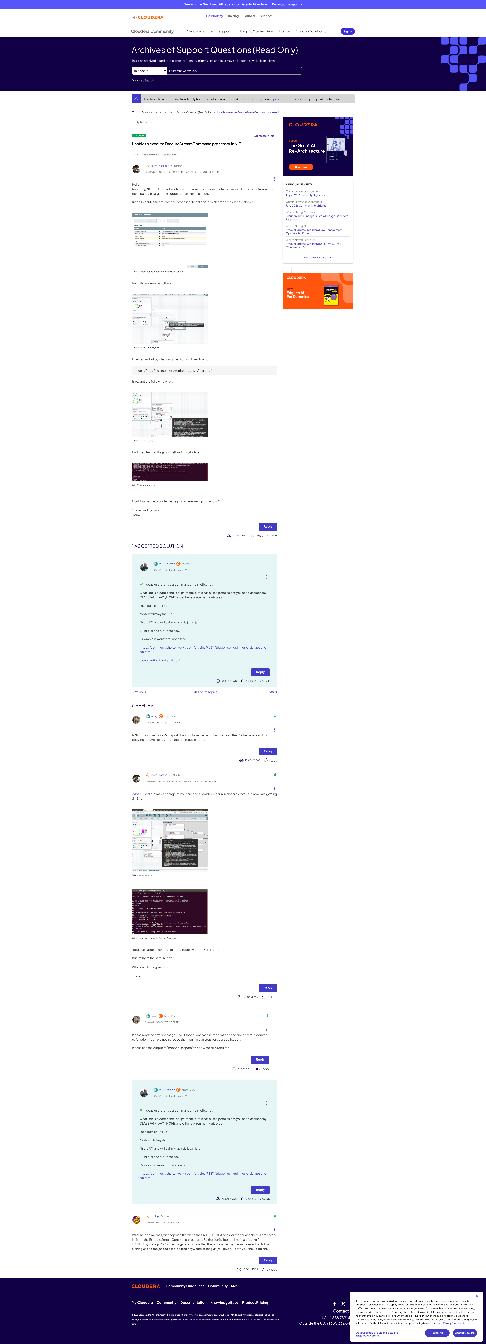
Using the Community (254, 31)
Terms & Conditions (178, 1315)
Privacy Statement (453, 1323)
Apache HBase (151, 154)
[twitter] (343, 1304)
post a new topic (285, 99)
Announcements (198, 31)
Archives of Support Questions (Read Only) (187, 112)
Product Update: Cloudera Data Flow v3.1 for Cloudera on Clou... (313, 245)
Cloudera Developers (310, 31)
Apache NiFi (169, 154)
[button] (273, 178)
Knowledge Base (224, 1302)
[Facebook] (334, 1304)
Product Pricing (255, 1302)
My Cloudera (142, 1302)
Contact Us (344, 1311)
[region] (416, 1317)
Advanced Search (143, 80)
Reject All (437, 1332)
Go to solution (264, 136)
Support (266, 16)
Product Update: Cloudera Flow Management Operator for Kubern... (314, 231)
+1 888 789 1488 (341, 1317)
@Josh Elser (140, 794)
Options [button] (141, 122)
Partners (249, 16)
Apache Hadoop (147, 1319)
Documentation (193, 1302)
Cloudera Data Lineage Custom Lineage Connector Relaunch (317, 217)
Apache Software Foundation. (229, 1319)
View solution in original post (160, 660)
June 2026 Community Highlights (306, 205)
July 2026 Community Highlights (305, 195)
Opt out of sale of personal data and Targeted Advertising (377, 1334)
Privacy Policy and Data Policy (203, 1315)
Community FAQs (222, 1286)
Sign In (348, 31)
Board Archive (149, 112)
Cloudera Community (152, 31)
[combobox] (234, 71)
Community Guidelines (185, 1286)
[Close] (477, 1296)
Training (233, 16)
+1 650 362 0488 (340, 1323)
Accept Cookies (465, 1332)
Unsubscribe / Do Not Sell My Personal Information (242, 1315)
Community (214, 16)
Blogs (283, 31)
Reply (268, 526)
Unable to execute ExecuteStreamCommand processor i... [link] (249, 112)
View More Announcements (318, 257)
